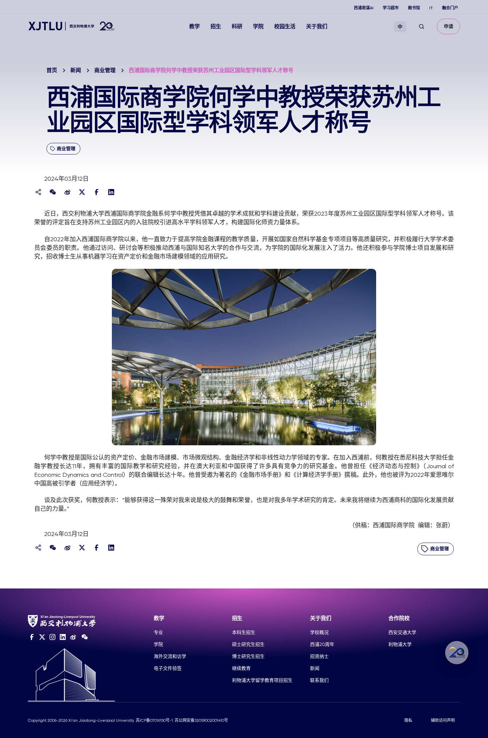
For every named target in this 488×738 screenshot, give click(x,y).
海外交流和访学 (170, 656)
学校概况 (319, 632)
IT (431, 8)
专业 (158, 632)
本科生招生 (243, 632)
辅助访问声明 (443, 720)
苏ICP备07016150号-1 (154, 720)
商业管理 (105, 70)
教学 (194, 26)
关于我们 (316, 26)
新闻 (75, 70)
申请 (448, 26)
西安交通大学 (402, 632)
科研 (237, 26)
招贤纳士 (319, 656)
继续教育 (241, 668)
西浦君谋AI (363, 8)
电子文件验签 (168, 668)
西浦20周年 (322, 644)
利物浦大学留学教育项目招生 (262, 680)
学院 (258, 26)
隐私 (408, 720)
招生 (215, 26)
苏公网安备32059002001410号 (201, 720)
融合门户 (450, 8)
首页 (51, 70)
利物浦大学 (400, 644)
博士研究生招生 (248, 656)
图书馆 (414, 8)
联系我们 (319, 680)
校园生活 (284, 26)
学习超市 (391, 8)
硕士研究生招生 (248, 644)
